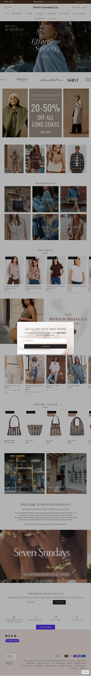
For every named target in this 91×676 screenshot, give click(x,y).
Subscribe (45, 346)
